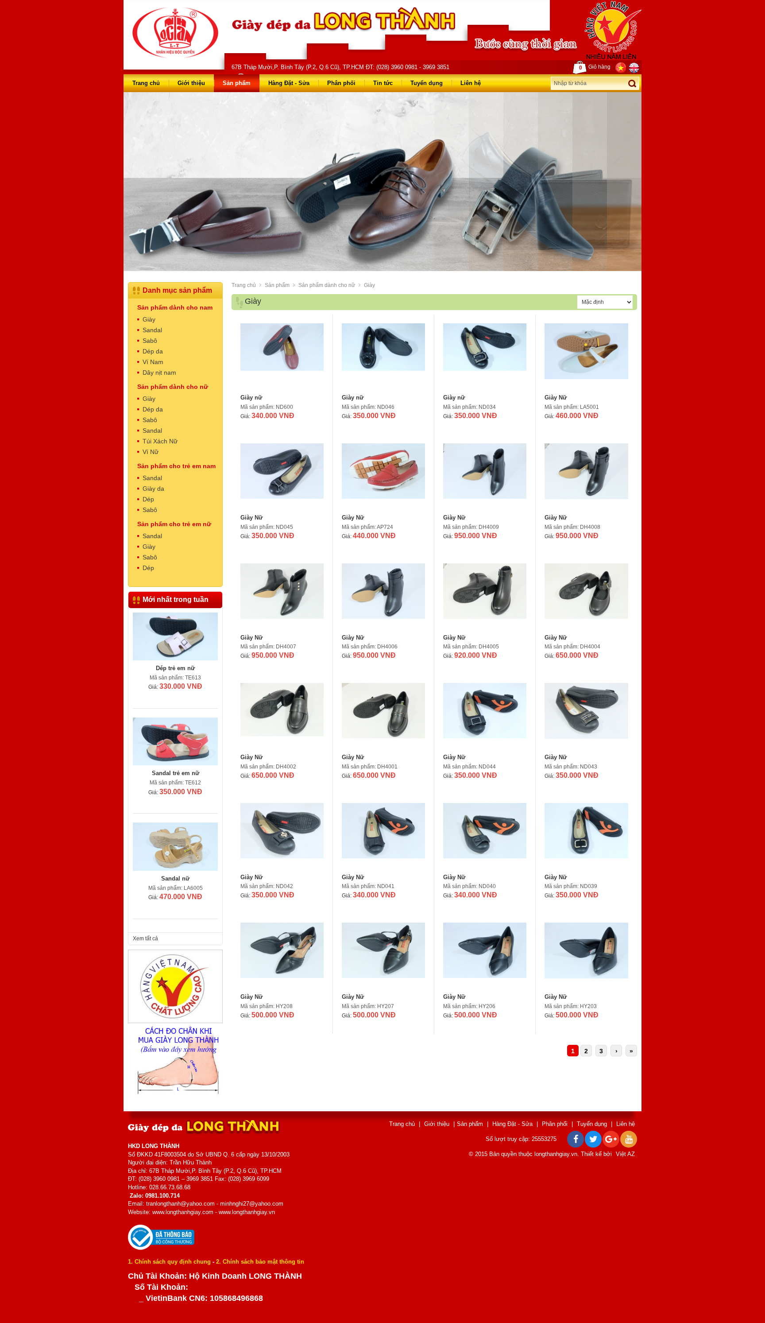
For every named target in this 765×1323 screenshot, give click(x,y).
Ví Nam (153, 361)
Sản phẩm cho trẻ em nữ (174, 524)
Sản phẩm (237, 83)
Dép (148, 499)
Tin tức (383, 83)
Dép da (153, 351)
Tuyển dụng (426, 83)
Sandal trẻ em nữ (175, 668)
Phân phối (341, 83)
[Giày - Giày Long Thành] (175, 32)
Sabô (150, 340)
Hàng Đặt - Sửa (288, 83)
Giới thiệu (191, 83)
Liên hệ (470, 83)
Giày (369, 285)
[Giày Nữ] (586, 356)
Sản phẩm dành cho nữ (326, 285)
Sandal (152, 330)
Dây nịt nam (159, 372)
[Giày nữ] (282, 356)
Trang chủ (146, 83)
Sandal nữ (175, 773)
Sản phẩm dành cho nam (174, 307)
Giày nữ (251, 397)
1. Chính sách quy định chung (169, 1261)
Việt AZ (625, 1154)
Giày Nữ (556, 397)
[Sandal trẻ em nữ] (175, 636)
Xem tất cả (145, 938)
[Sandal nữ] (175, 741)
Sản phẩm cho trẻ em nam (176, 465)
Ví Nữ (150, 451)
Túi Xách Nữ (160, 441)
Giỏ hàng (594, 67)
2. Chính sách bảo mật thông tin (260, 1261)
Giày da (153, 488)
